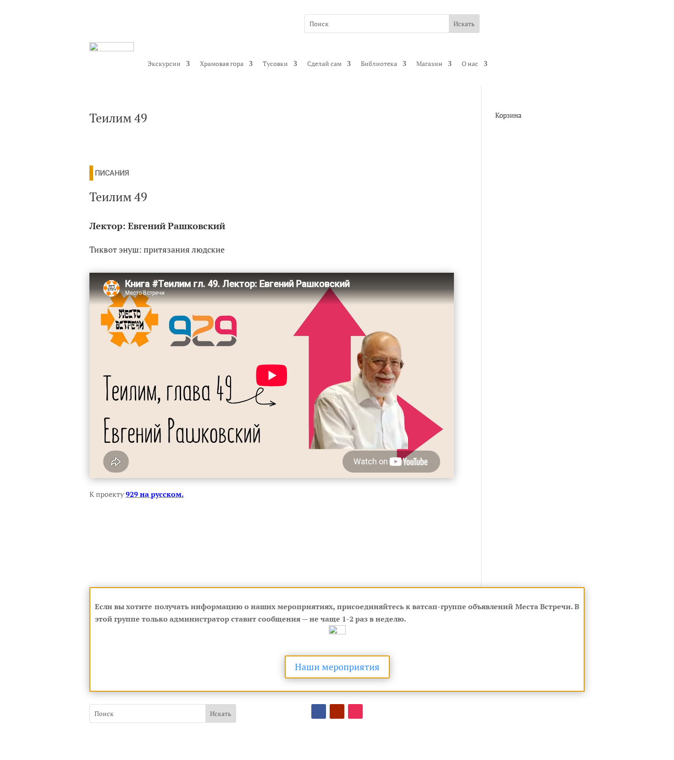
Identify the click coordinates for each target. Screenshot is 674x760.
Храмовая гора (221, 63)
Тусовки (275, 63)
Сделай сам (324, 63)
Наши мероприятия (337, 667)
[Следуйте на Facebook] (318, 711)
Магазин (429, 63)
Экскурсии (164, 63)
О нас (470, 63)
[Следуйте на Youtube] (337, 711)
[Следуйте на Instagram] (355, 711)
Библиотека (379, 63)
